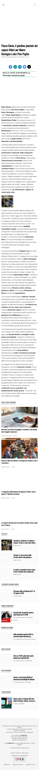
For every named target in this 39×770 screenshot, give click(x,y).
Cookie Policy (30, 764)
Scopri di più (30, 732)
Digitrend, (3, 435)
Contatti (6, 764)
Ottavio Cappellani (20, 703)
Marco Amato (18, 596)
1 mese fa (7, 466)
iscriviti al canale (18, 75)
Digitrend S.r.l (25, 748)
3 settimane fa (9, 435)
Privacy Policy (18, 764)
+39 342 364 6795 (22, 738)
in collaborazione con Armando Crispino (25, 639)
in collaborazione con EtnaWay (23, 682)
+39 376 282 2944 (22, 740)
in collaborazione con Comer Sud (23, 660)
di (14, 596)
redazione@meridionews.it (21, 737)
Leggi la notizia (17, 545)
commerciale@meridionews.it (22, 743)
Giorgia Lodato (12, 57)
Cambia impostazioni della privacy (19, 753)
